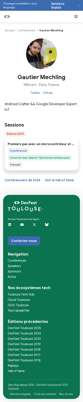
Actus (12, 277)
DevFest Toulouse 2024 (24, 333)
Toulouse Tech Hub (21, 294)
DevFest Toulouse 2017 (24, 355)
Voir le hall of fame (59, 180)
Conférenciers (26, 30)
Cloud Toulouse (19, 300)
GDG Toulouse (18, 305)
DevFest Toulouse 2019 (24, 344)
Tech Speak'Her (19, 311)
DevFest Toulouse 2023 (24, 339)
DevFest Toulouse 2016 (24, 360)
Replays (13, 366)
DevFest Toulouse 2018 (24, 350)
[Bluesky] (49, 227)
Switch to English (57, 5)
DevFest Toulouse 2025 (24, 328)
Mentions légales (20, 394)
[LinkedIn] (12, 227)
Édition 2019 (15, 134)
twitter (35, 93)
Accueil (9, 30)
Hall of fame (16, 371)
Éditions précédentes (28, 321)
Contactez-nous (24, 241)
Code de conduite (45, 394)
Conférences (17, 261)
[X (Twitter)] (37, 227)
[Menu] (76, 16)
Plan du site (66, 394)
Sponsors (14, 271)
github (48, 93)
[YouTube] (24, 227)
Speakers (14, 266)
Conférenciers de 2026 (22, 180)
